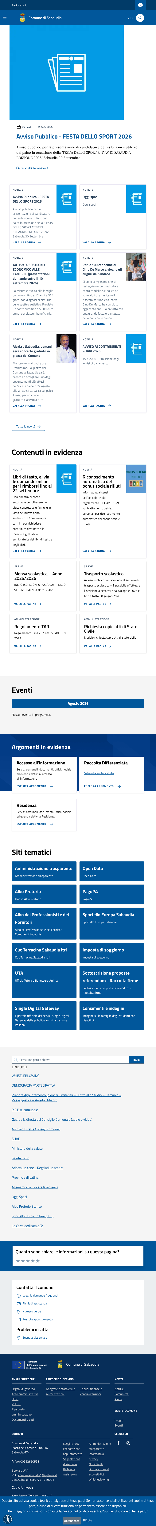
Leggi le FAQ (71, 1443)
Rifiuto (87, 1520)
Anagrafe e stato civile (60, 1389)
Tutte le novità (26, 426)
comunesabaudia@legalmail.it (37, 1475)
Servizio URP (20, 1470)
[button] (8, 1519)
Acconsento (71, 1520)
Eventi (119, 1425)
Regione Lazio (19, 5)
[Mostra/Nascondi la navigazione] (4, 17)
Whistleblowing (99, 1479)
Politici (16, 1404)
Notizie (119, 1389)
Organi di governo (23, 1389)
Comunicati (122, 1394)
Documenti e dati (23, 1419)
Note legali (96, 1464)
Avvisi (118, 1399)
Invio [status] (136, 1059)
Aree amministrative (25, 1394)
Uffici (15, 1399)
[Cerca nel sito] (140, 18)
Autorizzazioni (55, 1394)
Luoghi (119, 1420)
